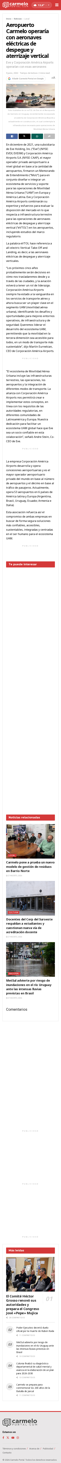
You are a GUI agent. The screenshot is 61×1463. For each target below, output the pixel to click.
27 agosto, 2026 (15, 876)
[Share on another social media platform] (49, 136)
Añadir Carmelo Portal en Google (28, 78)
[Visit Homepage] (15, 5)
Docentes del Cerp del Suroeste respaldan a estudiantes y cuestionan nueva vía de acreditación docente (29, 925)
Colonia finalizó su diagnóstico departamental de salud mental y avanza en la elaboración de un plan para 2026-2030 (35, 1368)
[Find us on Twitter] (7, 1438)
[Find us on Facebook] (3, 1438)
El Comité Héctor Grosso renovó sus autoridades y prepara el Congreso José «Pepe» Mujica (22, 1304)
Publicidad (48, 1448)
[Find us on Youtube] (13, 1438)
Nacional (14, 974)
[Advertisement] (30, 688)
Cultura (13, 912)
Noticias (18, 19)
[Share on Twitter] (24, 136)
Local (26, 19)
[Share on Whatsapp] (37, 136)
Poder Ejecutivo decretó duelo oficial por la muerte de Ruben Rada (35, 1329)
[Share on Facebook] (12, 136)
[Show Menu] (56, 5)
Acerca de (34, 1448)
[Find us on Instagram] (18, 1438)
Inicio (8, 19)
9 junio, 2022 (12, 73)
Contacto (7, 1452)
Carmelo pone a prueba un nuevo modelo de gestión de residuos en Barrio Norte (30, 866)
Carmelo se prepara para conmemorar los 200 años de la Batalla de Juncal (33, 1388)
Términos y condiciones (14, 1448)
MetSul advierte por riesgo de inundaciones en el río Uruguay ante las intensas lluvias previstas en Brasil (28, 986)
